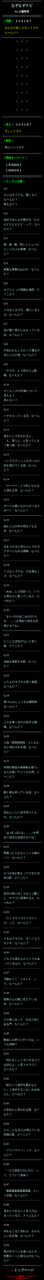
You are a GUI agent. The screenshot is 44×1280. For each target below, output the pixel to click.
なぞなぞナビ (22, 5)
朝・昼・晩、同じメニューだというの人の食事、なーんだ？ (21, 249)
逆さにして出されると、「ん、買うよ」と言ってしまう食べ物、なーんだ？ (22, 440)
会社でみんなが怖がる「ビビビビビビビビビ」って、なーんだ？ (22, 224)
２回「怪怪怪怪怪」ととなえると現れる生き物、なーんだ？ (21, 747)
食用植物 (13, 164)
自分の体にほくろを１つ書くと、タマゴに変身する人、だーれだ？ (22, 898)
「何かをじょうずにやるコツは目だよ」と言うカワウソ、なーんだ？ (22, 1064)
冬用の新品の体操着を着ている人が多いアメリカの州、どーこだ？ (22, 772)
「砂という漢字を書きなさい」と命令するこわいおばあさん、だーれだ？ (22, 1089)
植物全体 (13, 170)
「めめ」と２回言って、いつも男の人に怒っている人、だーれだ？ (22, 596)
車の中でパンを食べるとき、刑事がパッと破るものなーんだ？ (22, 1256)
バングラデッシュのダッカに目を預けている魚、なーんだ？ (22, 465)
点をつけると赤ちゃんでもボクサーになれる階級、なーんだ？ (22, 551)
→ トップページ (22, 1270)
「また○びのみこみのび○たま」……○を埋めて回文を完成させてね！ (21, 621)
